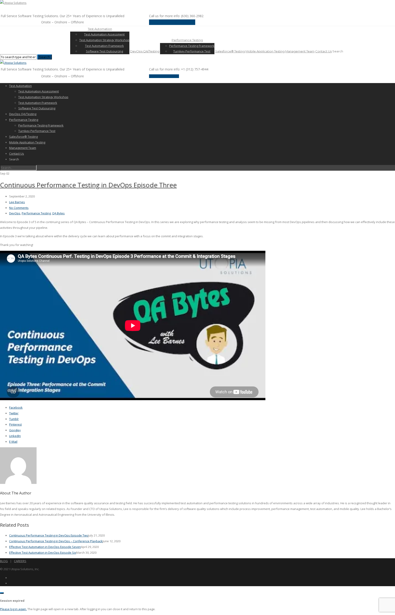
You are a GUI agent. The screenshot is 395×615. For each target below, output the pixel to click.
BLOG (4, 561)
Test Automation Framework (104, 46)
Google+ (15, 430)
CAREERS (20, 561)
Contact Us (323, 51)
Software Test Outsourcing (104, 51)
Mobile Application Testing (265, 51)
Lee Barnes (17, 202)
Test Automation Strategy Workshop (104, 40)
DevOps (14, 213)
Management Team (300, 51)
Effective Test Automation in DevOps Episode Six (42, 552)
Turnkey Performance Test (191, 51)
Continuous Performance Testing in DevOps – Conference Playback (56, 541)
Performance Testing (187, 40)
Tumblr (14, 419)
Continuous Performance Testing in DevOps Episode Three (88, 185)
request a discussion (172, 22)
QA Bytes (58, 213)
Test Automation (100, 29)
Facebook (16, 407)
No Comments (19, 208)
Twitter (14, 413)
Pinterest (15, 424)
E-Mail (13, 442)
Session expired (12, 601)
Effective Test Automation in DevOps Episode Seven (45, 547)
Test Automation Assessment (104, 34)
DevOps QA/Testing (144, 51)
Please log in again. (13, 609)
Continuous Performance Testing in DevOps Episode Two (48, 535)
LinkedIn (15, 436)
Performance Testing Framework (191, 46)
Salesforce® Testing (230, 51)
